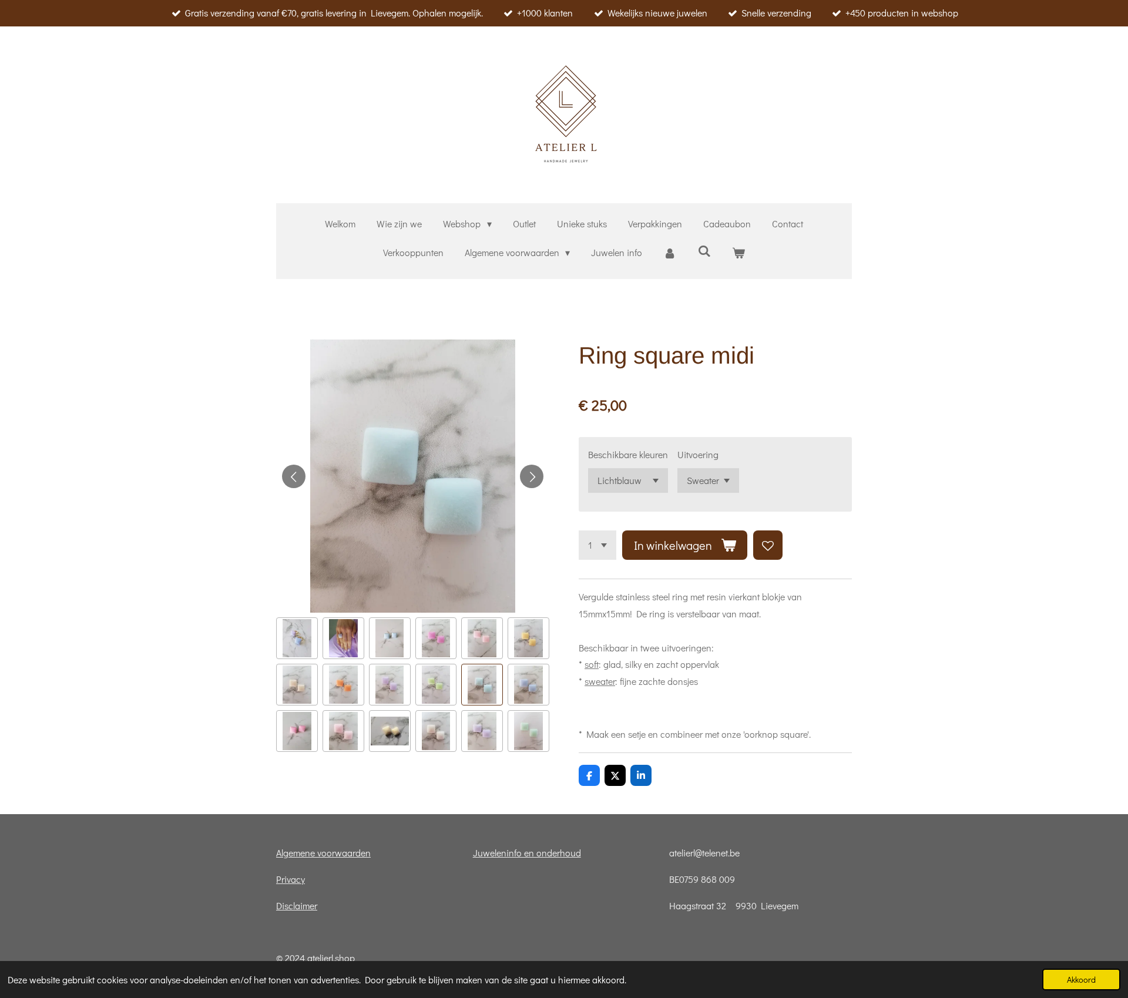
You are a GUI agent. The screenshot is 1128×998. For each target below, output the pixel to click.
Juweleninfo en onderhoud (527, 852)
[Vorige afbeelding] (294, 476)
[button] (297, 638)
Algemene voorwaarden (323, 852)
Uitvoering (698, 454)
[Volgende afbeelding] (531, 476)
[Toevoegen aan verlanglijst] (768, 545)
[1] (597, 545)
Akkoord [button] (1081, 979)
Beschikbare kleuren (628, 454)
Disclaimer (296, 905)
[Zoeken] (704, 250)
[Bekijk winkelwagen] (738, 252)
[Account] (670, 252)
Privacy (290, 879)
